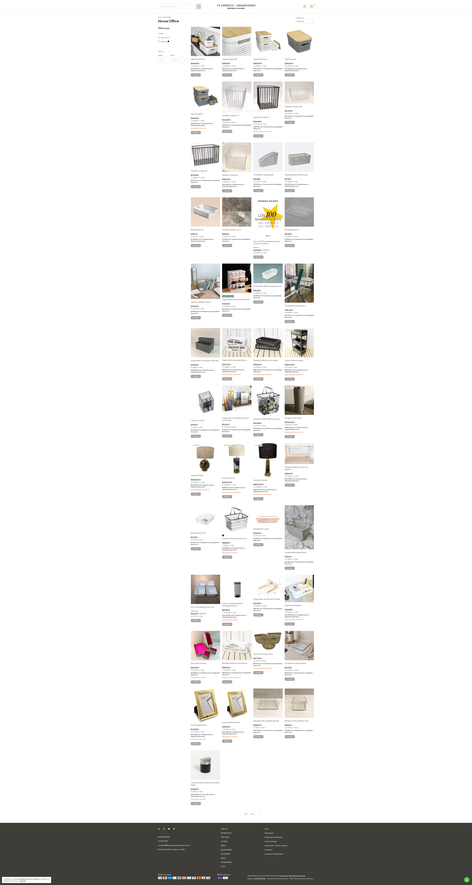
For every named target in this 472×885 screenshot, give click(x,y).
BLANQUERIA (226, 850)
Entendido (22, 881)
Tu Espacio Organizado (274, 854)
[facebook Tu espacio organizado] (164, 829)
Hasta (172, 55)
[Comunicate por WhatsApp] (467, 880)
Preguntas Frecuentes (273, 837)
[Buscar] (198, 6)
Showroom (269, 833)
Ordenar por (300, 18)
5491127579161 (164, 837)
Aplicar (185, 60)
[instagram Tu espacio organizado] (159, 829)
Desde (160, 55)
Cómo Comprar (271, 841)
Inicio (160, 17)
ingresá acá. (284, 876)
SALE (223, 866)
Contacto (268, 850)
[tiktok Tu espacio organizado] (174, 829)
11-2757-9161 (163, 841)
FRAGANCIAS (226, 862)
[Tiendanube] (256, 879)
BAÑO (223, 845)
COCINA (224, 841)
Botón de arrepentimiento (297, 876)
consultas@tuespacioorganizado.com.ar (174, 845)
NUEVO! (224, 829)
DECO (223, 858)
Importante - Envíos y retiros (276, 845)
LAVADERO (225, 854)
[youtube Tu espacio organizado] (169, 829)
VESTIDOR (225, 837)
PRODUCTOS (226, 833)
